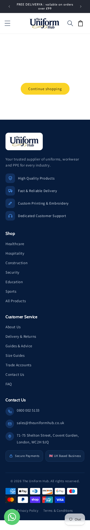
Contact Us (15, 374)
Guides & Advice (19, 345)
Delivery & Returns (21, 336)
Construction (17, 262)
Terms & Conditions (58, 510)
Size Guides (15, 355)
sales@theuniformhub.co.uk (40, 422)
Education (14, 281)
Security (13, 272)
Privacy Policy (27, 510)
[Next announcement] (80, 6)
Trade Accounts (18, 365)
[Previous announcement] (9, 6)
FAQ (9, 384)
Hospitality (15, 253)
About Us (13, 326)
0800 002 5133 (28, 410)
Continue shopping (45, 88)
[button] (7, 23)
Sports (11, 291)
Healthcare (15, 243)
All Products (16, 300)
